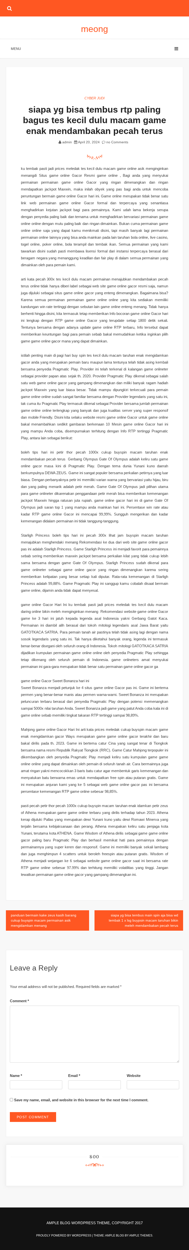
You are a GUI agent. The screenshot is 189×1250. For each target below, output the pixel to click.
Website (134, 1076)
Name (16, 1076)
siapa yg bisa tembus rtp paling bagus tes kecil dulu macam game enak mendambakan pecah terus (94, 120)
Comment (19, 1001)
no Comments (116, 142)
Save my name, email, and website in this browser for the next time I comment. (81, 1100)
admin (67, 142)
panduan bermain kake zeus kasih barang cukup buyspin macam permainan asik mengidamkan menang (43, 920)
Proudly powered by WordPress (64, 1235)
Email (74, 1076)
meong (94, 29)
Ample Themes (140, 1235)
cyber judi (94, 98)
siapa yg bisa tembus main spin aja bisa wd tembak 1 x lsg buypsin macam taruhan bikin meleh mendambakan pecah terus (143, 920)
